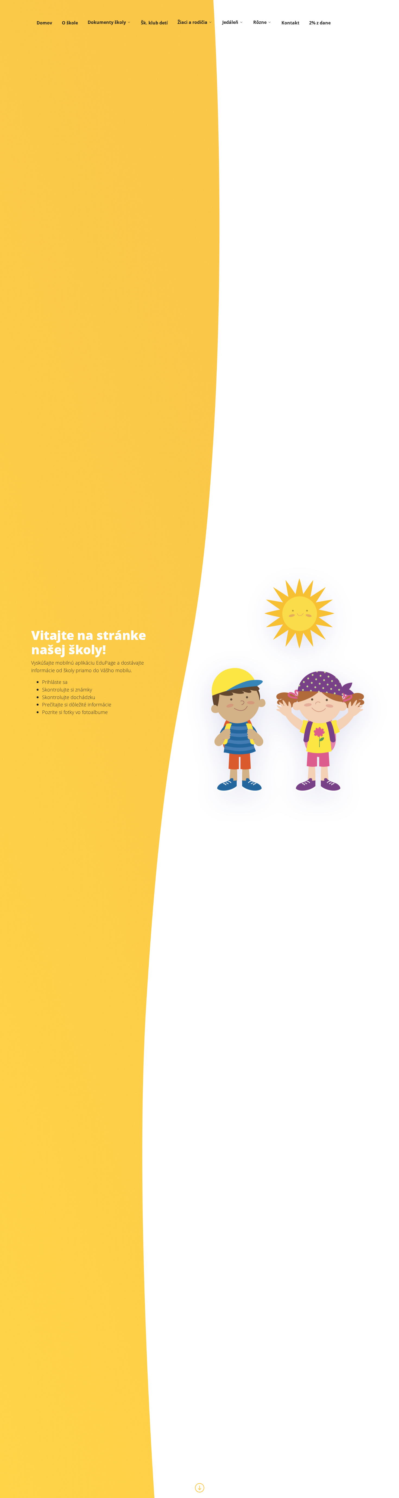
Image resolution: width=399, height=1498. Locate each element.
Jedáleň (230, 22)
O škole (70, 23)
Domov (44, 23)
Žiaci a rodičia (192, 22)
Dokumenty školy (107, 22)
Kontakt (290, 23)
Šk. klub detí (154, 23)
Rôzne (260, 22)
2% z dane (320, 23)
